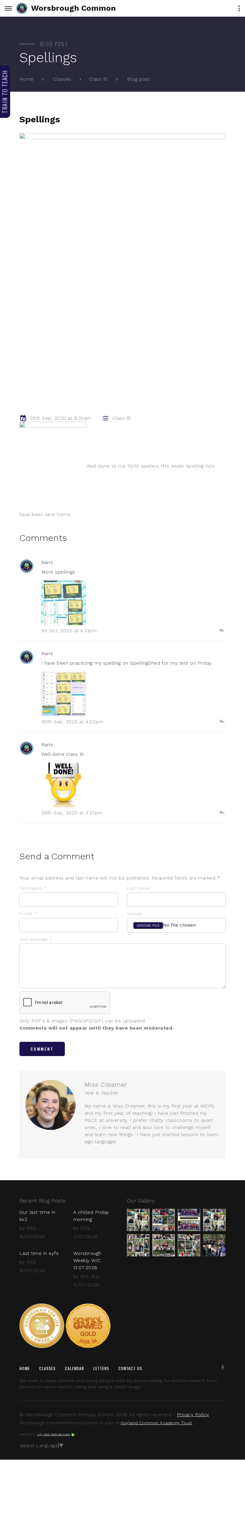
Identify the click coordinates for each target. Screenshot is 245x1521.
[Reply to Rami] (222, 630)
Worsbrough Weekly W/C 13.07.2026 (87, 1260)
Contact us (130, 1368)
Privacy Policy (193, 1414)
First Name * (32, 888)
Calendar (74, 1368)
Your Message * (35, 939)
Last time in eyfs (39, 1253)
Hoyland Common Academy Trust (156, 1422)
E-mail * (27, 913)
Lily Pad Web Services (53, 1434)
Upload (134, 913)
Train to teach (4, 91)
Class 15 (98, 79)
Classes (62, 79)
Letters (101, 1368)
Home (26, 79)
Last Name (138, 888)
